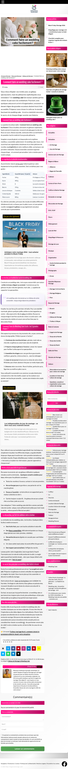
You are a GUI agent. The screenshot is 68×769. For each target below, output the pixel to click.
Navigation (4, 763)
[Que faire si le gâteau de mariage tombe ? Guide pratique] (56, 75)
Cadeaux (51, 176)
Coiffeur (50, 492)
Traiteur (50, 515)
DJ (49, 495)
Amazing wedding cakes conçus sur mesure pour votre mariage (56, 70)
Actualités (51, 132)
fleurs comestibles (15, 530)
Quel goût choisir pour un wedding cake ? (54, 118)
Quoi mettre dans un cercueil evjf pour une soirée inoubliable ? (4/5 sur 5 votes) (55, 479)
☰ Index (22, 87)
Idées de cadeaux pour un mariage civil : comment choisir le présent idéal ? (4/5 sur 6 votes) (56, 468)
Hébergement (52, 224)
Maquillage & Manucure (55, 237)
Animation (51, 139)
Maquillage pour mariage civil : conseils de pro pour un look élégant (57, 32)
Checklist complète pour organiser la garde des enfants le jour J (57, 40)
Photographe (52, 270)
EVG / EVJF (51, 210)
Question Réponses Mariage (54, 282)
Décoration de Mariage (55, 203)
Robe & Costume (53, 327)
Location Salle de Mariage (56, 503)
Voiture (50, 364)
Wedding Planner (53, 521)
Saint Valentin (52, 610)
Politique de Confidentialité (28, 763)
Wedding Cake (52, 566)
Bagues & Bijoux (53, 161)
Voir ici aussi (16, 559)
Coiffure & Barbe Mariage (56, 190)
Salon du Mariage (53, 512)
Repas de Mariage (54, 303)
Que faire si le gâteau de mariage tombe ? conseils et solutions (56, 90)
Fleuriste (51, 497)
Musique (51, 251)
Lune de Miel (52, 230)
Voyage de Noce (53, 518)
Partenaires (11, 763)
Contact (17, 763)
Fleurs (50, 217)
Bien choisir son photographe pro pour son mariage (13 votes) (54, 417)
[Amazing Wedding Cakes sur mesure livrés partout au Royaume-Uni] (56, 54)
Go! (57, 403)
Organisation (52, 257)
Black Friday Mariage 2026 (56, 25)
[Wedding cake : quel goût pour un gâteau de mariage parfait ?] (56, 95)
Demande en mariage (55, 197)
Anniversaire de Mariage (56, 154)
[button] (3, 648)
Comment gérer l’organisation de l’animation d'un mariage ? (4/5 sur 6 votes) (56, 473)
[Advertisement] (22, 61)
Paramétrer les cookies (53, 763)
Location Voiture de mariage (56, 506)
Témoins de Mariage (54, 357)
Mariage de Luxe (53, 244)
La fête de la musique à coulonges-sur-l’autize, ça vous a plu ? (57, 544)
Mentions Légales (41, 763)
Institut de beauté (53, 500)
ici (24, 622)
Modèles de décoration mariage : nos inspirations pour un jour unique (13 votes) (56, 422)
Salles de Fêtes (53, 350)
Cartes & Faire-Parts (54, 183)
